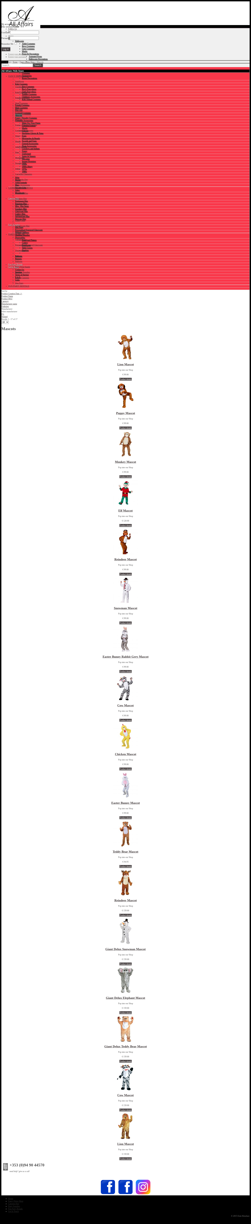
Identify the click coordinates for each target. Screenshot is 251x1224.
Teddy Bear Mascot (125, 851)
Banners (18, 256)
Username (5, 32)
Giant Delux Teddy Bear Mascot (125, 1046)
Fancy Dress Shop (27, 62)
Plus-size (19, 109)
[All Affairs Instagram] (143, 1194)
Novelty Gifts (20, 163)
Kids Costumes (21, 92)
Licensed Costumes (23, 114)
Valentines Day (21, 239)
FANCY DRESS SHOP (18, 76)
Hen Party (19, 283)
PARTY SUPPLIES (16, 234)
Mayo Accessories (22, 185)
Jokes (17, 169)
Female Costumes (22, 98)
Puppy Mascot (125, 413)
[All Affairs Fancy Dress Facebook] (125, 1194)
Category (5, 301)
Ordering (5, 306)
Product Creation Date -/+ (11, 293)
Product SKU (6, 299)
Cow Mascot (125, 705)
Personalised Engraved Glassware (29, 245)
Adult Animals (21, 147)
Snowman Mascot (125, 608)
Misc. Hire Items (22, 204)
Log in (14, 24)
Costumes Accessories (24, 130)
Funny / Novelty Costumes (26, 125)
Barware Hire (20, 231)
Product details (125, 379)
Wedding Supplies (22, 272)
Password (5, 38)
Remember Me (7, 44)
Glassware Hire (21, 215)
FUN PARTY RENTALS (18, 286)
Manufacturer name (9, 304)
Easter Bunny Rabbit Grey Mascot (126, 656)
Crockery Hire (21, 209)
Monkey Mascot (125, 462)
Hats (17, 152)
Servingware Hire (22, 226)
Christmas (19, 87)
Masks (18, 141)
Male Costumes (21, 103)
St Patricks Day (21, 179)
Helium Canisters (22, 278)
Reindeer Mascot (125, 559)
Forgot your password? (17, 54)
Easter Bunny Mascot (125, 803)
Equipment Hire (21, 193)
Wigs (17, 136)
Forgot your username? (17, 57)
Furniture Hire (21, 199)
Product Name (7, 296)
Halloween (19, 81)
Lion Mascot (125, 364)
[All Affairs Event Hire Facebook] (107, 1194)
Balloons (18, 261)
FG (2, 314)
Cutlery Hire (20, 220)
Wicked (4, 316)
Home (15, 62)
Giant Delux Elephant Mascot (125, 998)
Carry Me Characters (23, 174)
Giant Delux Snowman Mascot (125, 949)
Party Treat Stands (22, 267)
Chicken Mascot (125, 754)
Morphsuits (20, 158)
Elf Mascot (125, 510)
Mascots (18, 119)
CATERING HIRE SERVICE (20, 188)
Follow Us (12, 29)
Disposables (20, 250)
